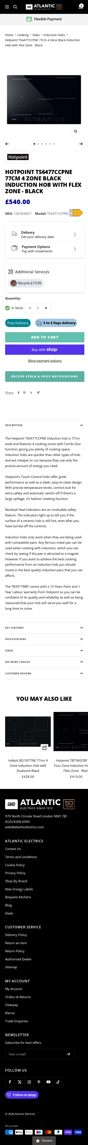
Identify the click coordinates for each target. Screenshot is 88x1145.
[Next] (81, 143)
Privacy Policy (15, 873)
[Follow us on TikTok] (58, 1082)
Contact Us (13, 849)
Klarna (10, 1013)
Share (9, 392)
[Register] (68, 1054)
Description (14, 425)
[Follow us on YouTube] (48, 1082)
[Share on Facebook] (18, 392)
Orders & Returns (18, 997)
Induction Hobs (54, 35)
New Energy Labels (19, 889)
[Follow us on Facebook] (10, 1082)
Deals (9, 913)
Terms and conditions (21, 857)
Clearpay (11, 1005)
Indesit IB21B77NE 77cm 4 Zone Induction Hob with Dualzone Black (28, 765)
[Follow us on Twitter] (19, 1082)
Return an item (16, 943)
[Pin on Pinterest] (24, 392)
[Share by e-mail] (38, 392)
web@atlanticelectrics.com (24, 827)
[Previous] (7, 143)
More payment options (45, 360)
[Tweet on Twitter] (31, 392)
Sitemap (11, 967)
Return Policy (15, 951)
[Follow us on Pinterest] (39, 1082)
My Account (13, 989)
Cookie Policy (15, 865)
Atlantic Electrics (25, 1114)
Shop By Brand (16, 881)
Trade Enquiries (16, 1021)
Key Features (14, 627)
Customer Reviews (18, 673)
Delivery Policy (16, 935)
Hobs (36, 35)
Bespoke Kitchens (18, 897)
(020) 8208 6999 (17, 821)
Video (9, 650)
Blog (8, 905)
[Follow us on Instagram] (29, 1082)
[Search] (15, 7)
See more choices (17, 661)
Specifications (15, 639)
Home (9, 35)
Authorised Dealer (18, 959)
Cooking (23, 35)
